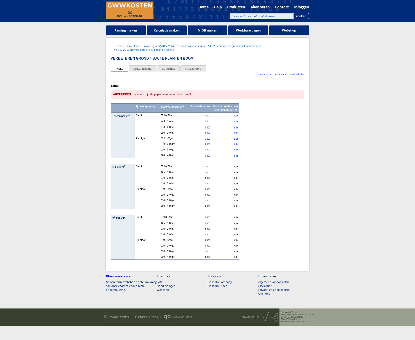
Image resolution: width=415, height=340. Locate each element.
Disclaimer (264, 286)
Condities (168, 69)
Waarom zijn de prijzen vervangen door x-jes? (162, 94)
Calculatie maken (167, 30)
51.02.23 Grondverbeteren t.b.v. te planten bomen (145, 49)
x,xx (207, 115)
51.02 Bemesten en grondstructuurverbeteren (235, 46)
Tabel (119, 69)
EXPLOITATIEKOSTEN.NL (292, 317)
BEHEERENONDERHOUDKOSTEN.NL (297, 314)
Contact (282, 7)
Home (203, 7)
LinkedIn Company (220, 282)
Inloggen (301, 7)
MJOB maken (207, 30)
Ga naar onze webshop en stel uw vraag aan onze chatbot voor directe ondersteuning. (131, 286)
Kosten (120, 46)
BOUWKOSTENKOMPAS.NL (293, 321)
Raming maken (126, 30)
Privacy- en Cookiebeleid (274, 290)
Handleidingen (166, 286)
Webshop (289, 30)
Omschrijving (142, 69)
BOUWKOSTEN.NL (289, 312)
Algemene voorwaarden (273, 282)
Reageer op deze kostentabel (271, 74)
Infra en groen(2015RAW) (159, 46)
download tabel (296, 74)
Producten (236, 7)
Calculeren (133, 46)
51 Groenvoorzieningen (191, 46)
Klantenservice (118, 276)
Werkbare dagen (248, 30)
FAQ (159, 282)
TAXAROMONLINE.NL (290, 319)
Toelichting (193, 69)
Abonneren (260, 7)
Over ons (264, 294)
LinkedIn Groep (217, 286)
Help (218, 7)
